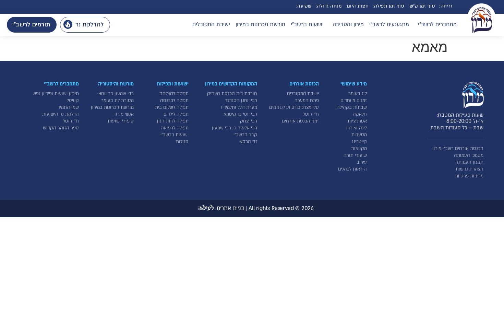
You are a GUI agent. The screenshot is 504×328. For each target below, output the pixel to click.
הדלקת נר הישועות (60, 114)
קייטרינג (359, 142)
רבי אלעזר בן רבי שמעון (234, 128)
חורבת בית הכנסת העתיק (232, 94)
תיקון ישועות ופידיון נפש (56, 94)
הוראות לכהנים (352, 169)
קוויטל (73, 100)
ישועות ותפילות (173, 84)
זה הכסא (248, 142)
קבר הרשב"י (245, 135)
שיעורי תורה (355, 155)
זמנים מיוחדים (353, 100)
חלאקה (360, 114)
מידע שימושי (353, 84)
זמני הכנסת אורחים (300, 121)
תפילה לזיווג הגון (173, 121)
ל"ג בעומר (357, 94)
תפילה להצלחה (174, 94)
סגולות (182, 142)
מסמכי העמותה (468, 155)
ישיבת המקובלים (211, 24)
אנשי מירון (124, 114)
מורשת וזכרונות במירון (260, 24)
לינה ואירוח (356, 128)
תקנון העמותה (469, 162)
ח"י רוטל (311, 114)
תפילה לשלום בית (172, 107)
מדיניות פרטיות (469, 176)
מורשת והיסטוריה (116, 84)
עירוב (362, 162)
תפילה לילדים (176, 114)
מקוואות (359, 148)
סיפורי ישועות (121, 121)
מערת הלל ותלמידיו (239, 107)
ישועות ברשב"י (307, 24)
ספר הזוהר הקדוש (61, 128)
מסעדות (359, 135)
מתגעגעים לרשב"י (389, 24)
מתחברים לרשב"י (437, 24)
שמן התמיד (68, 107)
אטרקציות (357, 121)
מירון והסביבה (348, 24)
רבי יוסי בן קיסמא (240, 114)
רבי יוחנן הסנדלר (241, 100)
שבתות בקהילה (352, 107)
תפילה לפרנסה (174, 100)
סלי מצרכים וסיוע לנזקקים (294, 107)
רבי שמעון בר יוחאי (115, 94)
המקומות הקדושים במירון (231, 84)
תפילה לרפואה (175, 128)
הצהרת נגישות (469, 169)
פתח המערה (307, 100)
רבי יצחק (248, 121)
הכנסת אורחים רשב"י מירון (457, 148)
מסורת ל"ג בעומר (117, 100)
